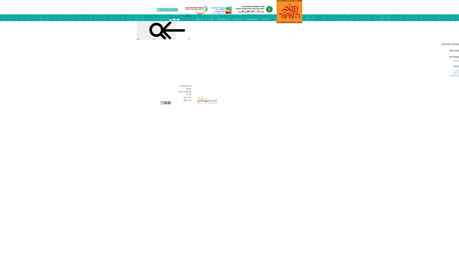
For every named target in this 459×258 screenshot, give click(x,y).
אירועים (237, 18)
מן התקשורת (223, 18)
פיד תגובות (456, 74)
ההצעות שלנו (251, 18)
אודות (265, 18)
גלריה (210, 18)
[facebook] (165, 103)
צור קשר (199, 18)
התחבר (457, 70)
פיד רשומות (456, 72)
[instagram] (169, 103)
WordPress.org (454, 76)
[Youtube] (162, 103)
